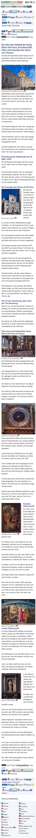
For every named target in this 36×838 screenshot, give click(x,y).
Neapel (27, 12)
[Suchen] (26, 2)
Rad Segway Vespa (26, 826)
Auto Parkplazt (25, 818)
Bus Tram (23, 821)
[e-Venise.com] (29, 2)
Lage (5, 34)
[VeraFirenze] (34, 2)
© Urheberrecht (24, 833)
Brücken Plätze (6, 25)
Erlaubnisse (13, 34)
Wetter (5, 819)
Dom (22, 809)
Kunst (8, 37)
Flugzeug (24, 811)
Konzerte (20, 17)
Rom (21, 12)
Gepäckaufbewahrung (27, 816)
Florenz (5, 809)
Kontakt (5, 803)
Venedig (6, 12)
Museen (20, 23)
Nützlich (28, 17)
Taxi (22, 823)
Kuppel (13, 37)
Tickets (12, 23)
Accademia (24, 806)
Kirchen (5, 833)
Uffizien (23, 804)
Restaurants (6, 835)
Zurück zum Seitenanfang (9, 798)
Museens (6, 830)
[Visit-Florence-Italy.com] (31, 2)
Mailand (6, 817)
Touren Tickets (8, 827)
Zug (23, 814)
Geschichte (16, 25)
